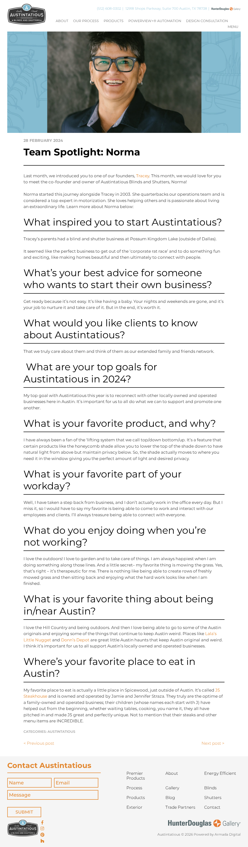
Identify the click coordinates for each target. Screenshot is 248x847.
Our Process (86, 21)
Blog (170, 797)
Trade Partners (180, 807)
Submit (24, 812)
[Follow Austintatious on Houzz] (42, 841)
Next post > (213, 743)
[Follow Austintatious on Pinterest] (42, 835)
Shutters (212, 797)
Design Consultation (207, 21)
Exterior (134, 807)
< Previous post (38, 743)
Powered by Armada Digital (217, 834)
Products (114, 21)
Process (134, 787)
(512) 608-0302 (109, 8)
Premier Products (135, 776)
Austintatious (61, 731)
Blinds (210, 787)
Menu (233, 27)
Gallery (172, 787)
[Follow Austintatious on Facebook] (42, 823)
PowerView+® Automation (154, 21)
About (62, 21)
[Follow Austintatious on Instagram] (42, 829)
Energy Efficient (220, 773)
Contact (212, 807)
